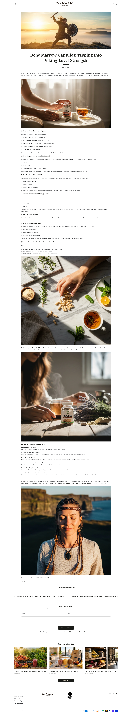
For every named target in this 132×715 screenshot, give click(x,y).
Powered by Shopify (18, 712)
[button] (15, 4)
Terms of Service (83, 632)
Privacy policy (34, 711)
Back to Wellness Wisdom (67, 587)
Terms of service (41, 711)
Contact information (58, 711)
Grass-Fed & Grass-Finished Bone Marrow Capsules (46, 347)
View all (66, 680)
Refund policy (27, 711)
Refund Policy (18, 698)
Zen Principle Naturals (22, 710)
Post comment (66, 627)
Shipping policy (49, 711)
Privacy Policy (73, 632)
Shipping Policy (18, 696)
